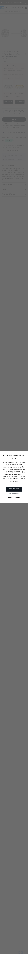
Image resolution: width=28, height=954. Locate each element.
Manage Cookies (14, 493)
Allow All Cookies (14, 489)
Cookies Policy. (14, 481)
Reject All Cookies (14, 497)
